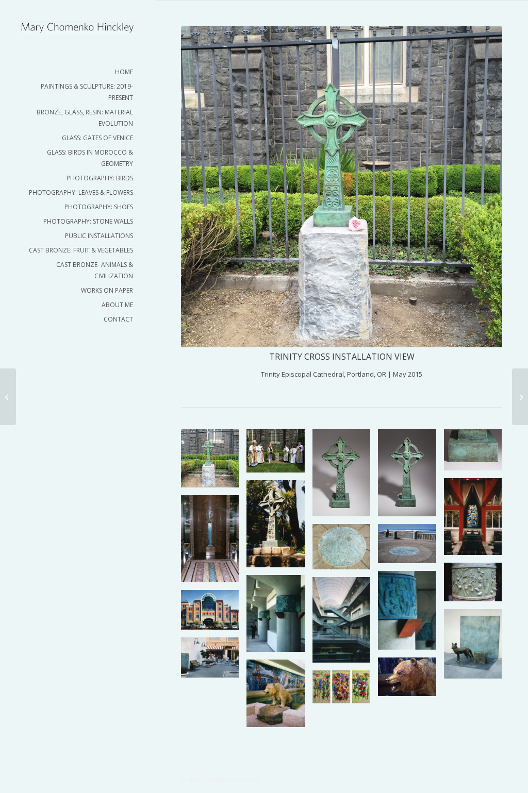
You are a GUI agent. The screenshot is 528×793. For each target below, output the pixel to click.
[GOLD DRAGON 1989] (476, 520)
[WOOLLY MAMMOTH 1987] (213, 542)
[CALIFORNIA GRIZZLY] (279, 697)
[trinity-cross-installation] (213, 462)
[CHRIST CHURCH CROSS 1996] (279, 527)
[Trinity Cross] (345, 476)
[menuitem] (77, 72)
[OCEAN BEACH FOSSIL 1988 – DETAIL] (345, 551)
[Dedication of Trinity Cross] (8, 396)
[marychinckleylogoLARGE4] (77, 27)
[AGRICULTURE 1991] (476, 586)
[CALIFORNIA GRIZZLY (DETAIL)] (410, 680)
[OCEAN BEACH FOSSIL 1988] (410, 547)
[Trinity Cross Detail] (476, 453)
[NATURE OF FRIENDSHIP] (345, 690)
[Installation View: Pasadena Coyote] (520, 396)
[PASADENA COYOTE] (476, 647)
